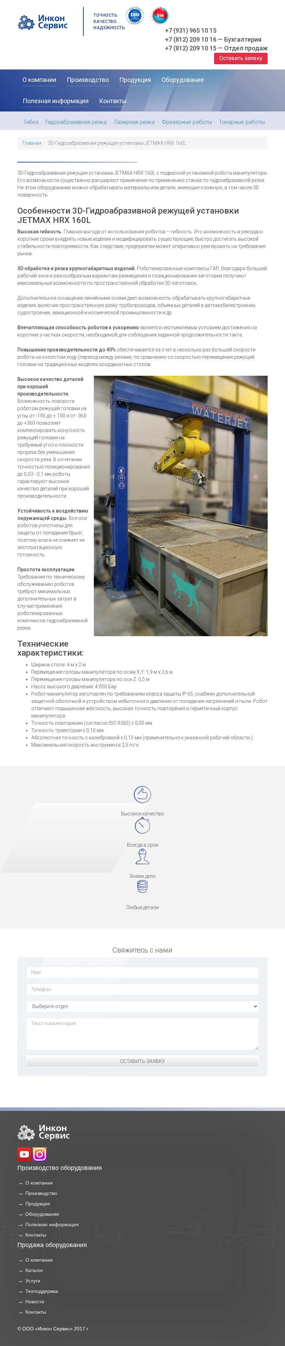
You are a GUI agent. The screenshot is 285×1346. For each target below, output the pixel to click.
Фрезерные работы (187, 122)
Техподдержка (41, 1291)
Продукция (37, 1203)
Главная (32, 143)
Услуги (32, 1280)
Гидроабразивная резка (76, 122)
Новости (34, 1301)
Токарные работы (242, 122)
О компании (39, 1183)
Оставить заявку (240, 58)
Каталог (34, 1270)
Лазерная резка (134, 122)
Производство (41, 1193)
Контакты (35, 1235)
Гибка (31, 122)
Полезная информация (52, 1224)
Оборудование (42, 1214)
